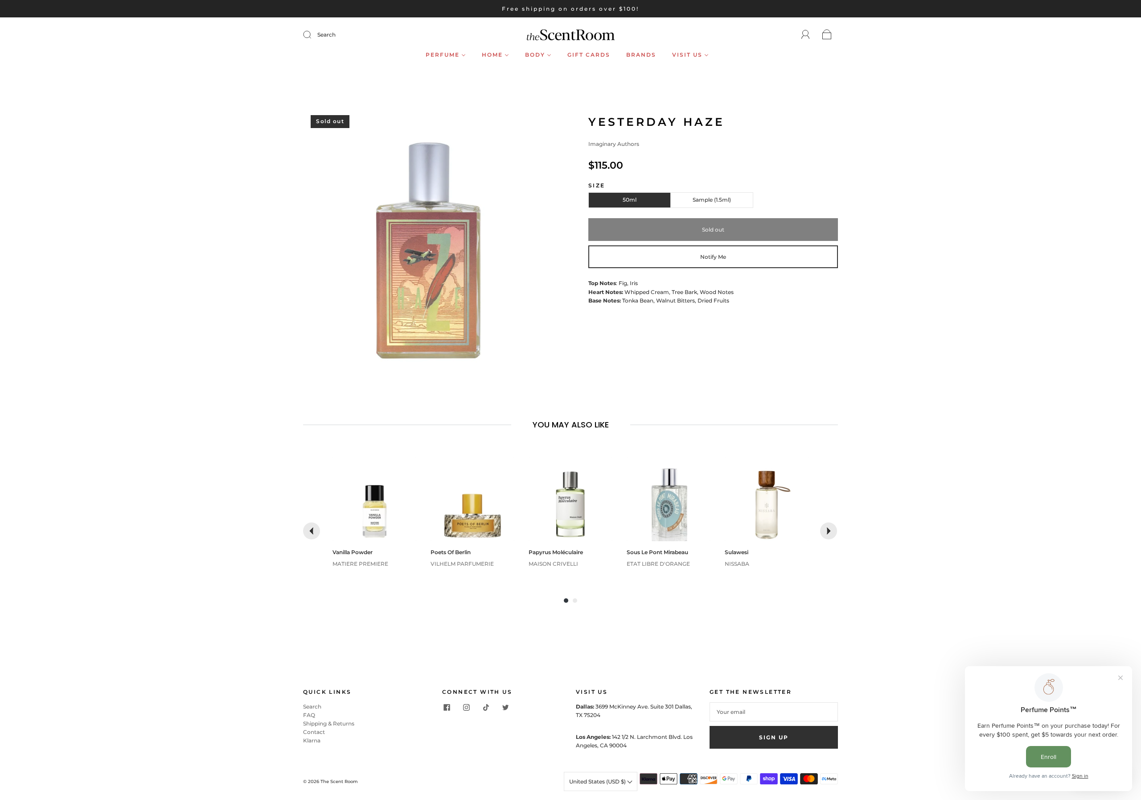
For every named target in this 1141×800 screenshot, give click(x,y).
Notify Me (713, 256)
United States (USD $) (598, 781)
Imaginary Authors (613, 144)
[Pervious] (311, 530)
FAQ (309, 715)
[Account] (805, 34)
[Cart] (827, 35)
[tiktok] (486, 707)
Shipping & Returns (328, 723)
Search (326, 34)
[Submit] (313, 35)
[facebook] (446, 707)
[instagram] (466, 707)
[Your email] (774, 711)
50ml (629, 199)
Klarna (311, 740)
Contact (314, 732)
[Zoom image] (427, 241)
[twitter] (505, 707)
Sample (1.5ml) (712, 199)
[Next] (828, 530)
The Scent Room (339, 781)
